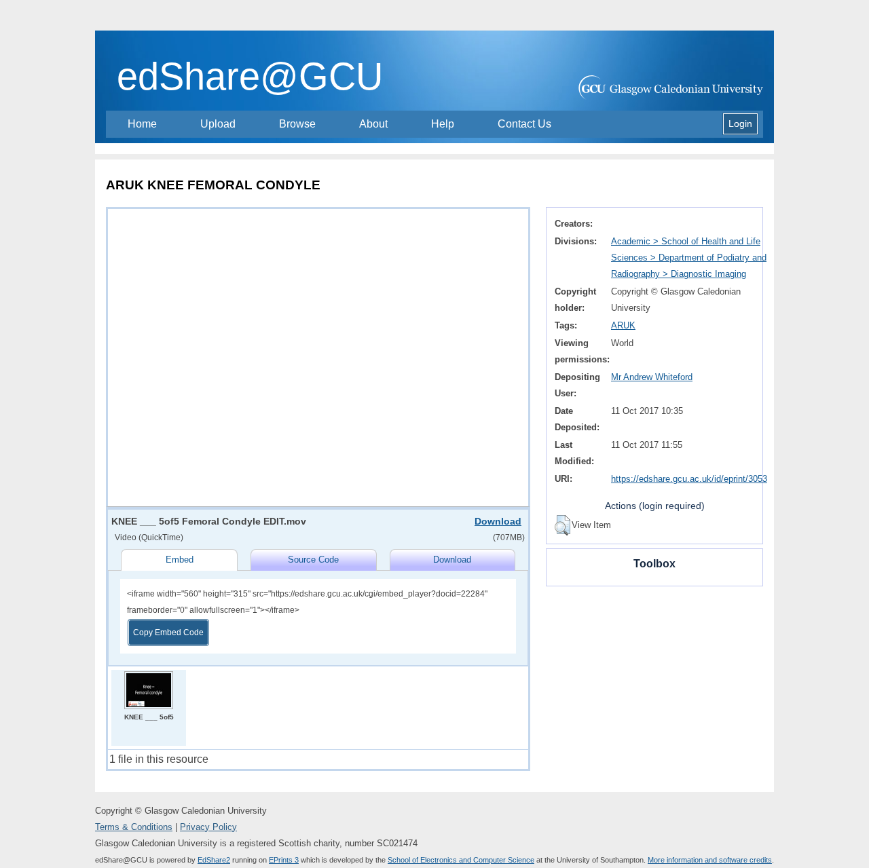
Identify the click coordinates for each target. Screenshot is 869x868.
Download (498, 521)
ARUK (623, 325)
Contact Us (524, 124)
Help (442, 124)
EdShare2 (214, 860)
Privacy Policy (208, 827)
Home (142, 124)
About (373, 124)
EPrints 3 (284, 860)
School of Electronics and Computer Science (461, 860)
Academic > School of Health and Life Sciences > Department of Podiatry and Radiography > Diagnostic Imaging (688, 257)
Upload (218, 124)
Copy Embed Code (168, 632)
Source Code (313, 559)
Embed (179, 559)
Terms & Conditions (133, 827)
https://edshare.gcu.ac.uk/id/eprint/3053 (689, 479)
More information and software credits (710, 860)
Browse (297, 124)
